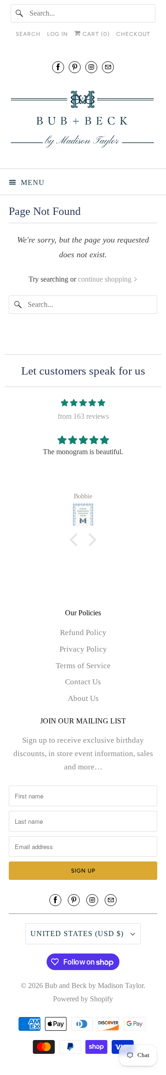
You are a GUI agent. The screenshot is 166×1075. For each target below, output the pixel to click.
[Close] (151, 423)
